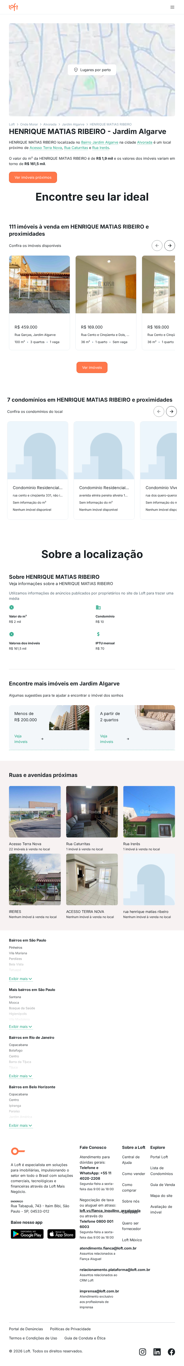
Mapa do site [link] (161, 1195)
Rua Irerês (100, 147)
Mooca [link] (14, 1002)
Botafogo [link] (15, 1050)
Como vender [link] (133, 1173)
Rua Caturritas (76, 147)
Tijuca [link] (13, 1067)
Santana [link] (15, 997)
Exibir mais (18, 978)
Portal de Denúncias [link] (26, 1329)
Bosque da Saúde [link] (22, 1008)
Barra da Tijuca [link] (20, 1062)
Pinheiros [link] (15, 947)
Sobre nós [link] (130, 1201)
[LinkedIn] (157, 1352)
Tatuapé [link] (15, 970)
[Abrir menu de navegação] (172, 7)
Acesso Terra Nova (46, 147)
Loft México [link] (132, 1240)
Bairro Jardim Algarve (99, 142)
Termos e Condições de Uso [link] (33, 1338)
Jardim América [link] (20, 1117)
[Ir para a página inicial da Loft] (15, 7)
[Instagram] (142, 1352)
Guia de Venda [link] (162, 1184)
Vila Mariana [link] (18, 953)
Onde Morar (29, 124)
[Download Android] (27, 1234)
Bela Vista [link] (16, 964)
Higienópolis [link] (18, 1014)
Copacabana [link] (18, 1045)
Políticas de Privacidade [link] (70, 1329)
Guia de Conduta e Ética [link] (84, 1338)
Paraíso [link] (14, 1111)
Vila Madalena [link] (19, 1019)
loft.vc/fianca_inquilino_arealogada (110, 1210)
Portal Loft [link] (159, 1157)
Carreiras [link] (130, 1212)
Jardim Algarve (73, 124)
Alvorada (50, 124)
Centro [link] (14, 1056)
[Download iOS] (61, 1234)
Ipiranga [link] (15, 1105)
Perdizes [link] (15, 959)
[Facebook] (171, 1352)
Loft (12, 124)
